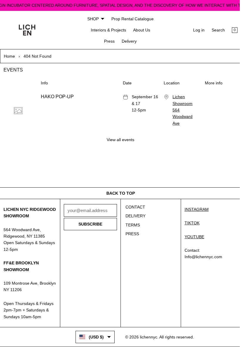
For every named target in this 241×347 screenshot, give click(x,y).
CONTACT (134, 200)
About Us (140, 30)
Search (215, 30)
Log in (196, 30)
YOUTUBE (192, 230)
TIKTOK (189, 216)
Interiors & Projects (107, 30)
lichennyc (147, 337)
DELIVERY (134, 209)
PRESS (131, 227)
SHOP (91, 18)
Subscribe (89, 217)
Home (9, 56)
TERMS (131, 218)
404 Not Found (37, 56)
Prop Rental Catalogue (131, 18)
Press (108, 41)
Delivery (127, 41)
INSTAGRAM (194, 202)
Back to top (119, 186)
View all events (119, 139)
